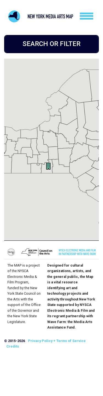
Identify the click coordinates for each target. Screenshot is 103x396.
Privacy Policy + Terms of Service (57, 341)
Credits (12, 346)
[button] (48, 166)
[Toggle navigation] (86, 16)
